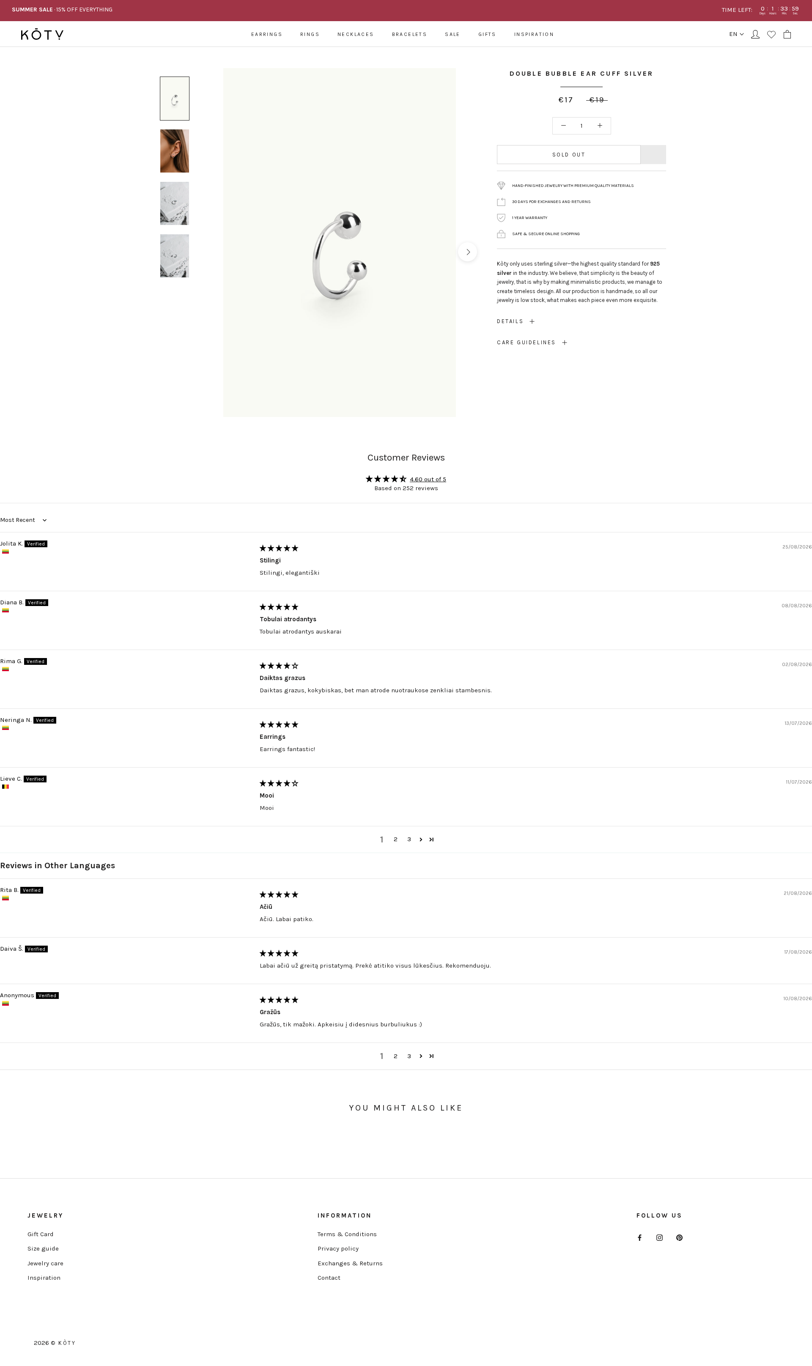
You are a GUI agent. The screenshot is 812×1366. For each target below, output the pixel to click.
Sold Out (569, 154)
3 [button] (409, 839)
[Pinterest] (679, 1237)
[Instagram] (659, 1237)
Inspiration (534, 34)
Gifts (487, 34)
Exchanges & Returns (350, 1263)
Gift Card (40, 1234)
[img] (279, 548)
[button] (421, 839)
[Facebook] (639, 1237)
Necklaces (355, 34)
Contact (329, 1277)
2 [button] (396, 839)
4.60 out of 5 (428, 479)
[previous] (211, 251)
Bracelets (410, 34)
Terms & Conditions (347, 1234)
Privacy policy (338, 1248)
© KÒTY (63, 1343)
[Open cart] (787, 34)
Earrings (267, 34)
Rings (310, 34)
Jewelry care (45, 1263)
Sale (453, 34)
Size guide (43, 1248)
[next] (467, 251)
